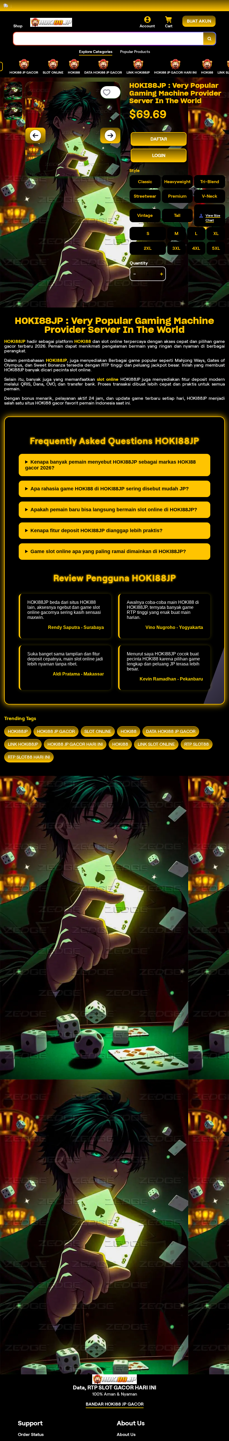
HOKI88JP (14, 341)
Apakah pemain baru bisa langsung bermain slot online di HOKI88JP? (113, 509)
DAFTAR (159, 139)
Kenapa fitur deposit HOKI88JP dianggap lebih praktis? (96, 530)
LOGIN (158, 155)
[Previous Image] (35, 135)
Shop (17, 26)
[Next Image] (110, 135)
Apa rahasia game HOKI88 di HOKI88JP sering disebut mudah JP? (109, 488)
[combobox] (108, 38)
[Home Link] (51, 22)
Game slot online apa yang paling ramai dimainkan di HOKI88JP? (108, 551)
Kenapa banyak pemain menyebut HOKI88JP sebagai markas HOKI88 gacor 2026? (110, 465)
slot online (107, 379)
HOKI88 (82, 341)
